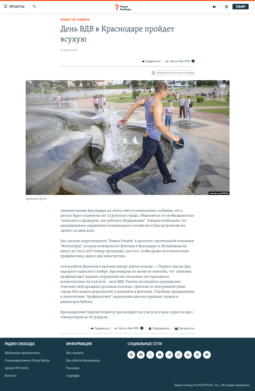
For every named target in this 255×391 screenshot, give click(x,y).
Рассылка (72, 368)
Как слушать (75, 353)
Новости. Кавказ (74, 20)
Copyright (72, 375)
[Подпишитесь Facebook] (140, 354)
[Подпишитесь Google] (131, 354)
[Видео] (214, 7)
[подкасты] (226, 7)
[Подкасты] (197, 354)
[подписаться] (207, 354)
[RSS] (188, 354)
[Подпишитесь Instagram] (178, 354)
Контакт (11, 375)
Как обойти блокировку (83, 360)
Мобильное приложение (22, 353)
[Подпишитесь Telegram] (169, 354)
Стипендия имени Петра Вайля (27, 360)
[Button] (151, 61)
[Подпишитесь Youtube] (159, 354)
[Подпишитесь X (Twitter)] (150, 354)
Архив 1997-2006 (16, 368)
